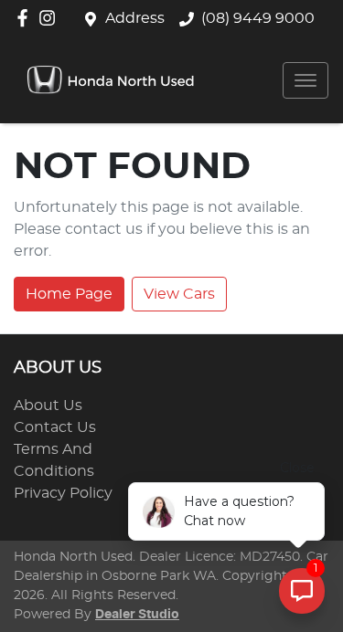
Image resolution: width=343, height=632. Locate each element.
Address (135, 18)
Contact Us (55, 427)
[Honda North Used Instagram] (50, 17)
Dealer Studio (137, 614)
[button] (305, 80)
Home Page (69, 294)
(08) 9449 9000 (258, 18)
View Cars (179, 294)
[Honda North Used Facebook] (26, 17)
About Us (48, 405)
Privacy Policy (63, 493)
